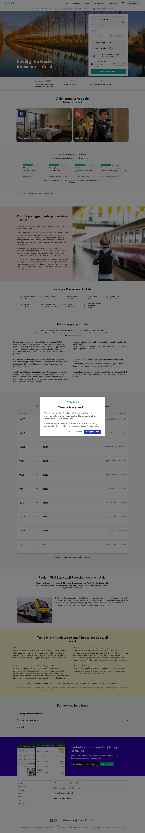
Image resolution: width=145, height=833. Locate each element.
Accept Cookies (92, 432)
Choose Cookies (75, 432)
